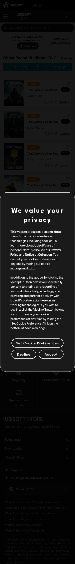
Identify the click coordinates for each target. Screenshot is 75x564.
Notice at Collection (38, 254)
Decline (23, 354)
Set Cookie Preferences (37, 343)
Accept (51, 354)
